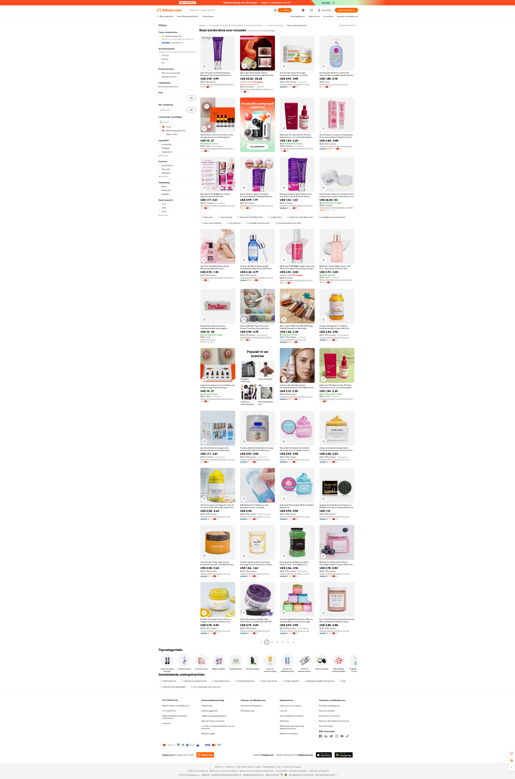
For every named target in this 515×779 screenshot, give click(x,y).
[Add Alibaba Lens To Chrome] (205, 755)
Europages (296, 767)
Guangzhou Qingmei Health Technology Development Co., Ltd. (217, 278)
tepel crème (208, 217)
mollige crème (276, 217)
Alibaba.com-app (305, 755)
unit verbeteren (235, 223)
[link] (511, 753)
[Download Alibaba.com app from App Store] (324, 755)
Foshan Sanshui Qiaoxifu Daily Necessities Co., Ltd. (217, 84)
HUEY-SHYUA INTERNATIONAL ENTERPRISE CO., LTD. (336, 208)
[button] (275, 10)
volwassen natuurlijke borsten (195, 681)
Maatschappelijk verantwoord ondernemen (174, 717)
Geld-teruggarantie (209, 711)
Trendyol (286, 767)
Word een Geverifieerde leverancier (334, 721)
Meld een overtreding (289, 733)
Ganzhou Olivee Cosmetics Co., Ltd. (294, 84)
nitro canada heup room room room (206, 687)
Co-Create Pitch (169, 711)
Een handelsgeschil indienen (292, 716)
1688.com (230, 767)
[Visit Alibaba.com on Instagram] (336, 736)
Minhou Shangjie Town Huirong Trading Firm (336, 280)
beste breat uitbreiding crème (251, 217)
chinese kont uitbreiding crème (301, 217)
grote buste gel (226, 217)
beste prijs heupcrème (245, 681)
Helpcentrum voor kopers (290, 706)
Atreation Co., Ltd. (207, 339)
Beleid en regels (208, 733)
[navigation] (177, 334)
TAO (278, 767)
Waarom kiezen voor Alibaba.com (176, 706)
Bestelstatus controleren (329, 716)
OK (191, 98)
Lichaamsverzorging (274, 25)
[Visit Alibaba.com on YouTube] (342, 736)
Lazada (257, 767)
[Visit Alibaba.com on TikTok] (347, 736)
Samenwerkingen (326, 726)
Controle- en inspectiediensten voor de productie (217, 727)
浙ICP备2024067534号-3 (325, 775)
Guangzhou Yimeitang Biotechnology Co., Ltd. (297, 205)
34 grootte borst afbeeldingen (174, 687)
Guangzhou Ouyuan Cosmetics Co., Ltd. (256, 205)
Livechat (283, 711)
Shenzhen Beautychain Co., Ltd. (293, 339)
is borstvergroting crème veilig (289, 223)
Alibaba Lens (168, 755)
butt (343, 681)
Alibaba (202, 25)
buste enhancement (222, 681)
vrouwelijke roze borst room (259, 223)
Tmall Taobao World (244, 767)
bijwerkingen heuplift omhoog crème (320, 681)
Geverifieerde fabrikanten (251, 706)
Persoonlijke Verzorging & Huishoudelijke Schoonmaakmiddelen (235, 25)
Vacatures (166, 723)
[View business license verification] (281, 775)
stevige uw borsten (292, 681)
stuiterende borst (169, 681)
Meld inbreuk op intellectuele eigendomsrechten (292, 727)
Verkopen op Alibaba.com (329, 706)
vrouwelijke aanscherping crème (333, 217)
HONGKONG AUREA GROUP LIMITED (255, 337)
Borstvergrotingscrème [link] (297, 25)
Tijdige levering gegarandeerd (213, 716)
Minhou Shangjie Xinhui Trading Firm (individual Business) (297, 280)
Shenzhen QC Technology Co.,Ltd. (333, 84)
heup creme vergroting (212, 223)
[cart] (312, 11)
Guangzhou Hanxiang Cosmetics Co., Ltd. (217, 205)
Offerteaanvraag (247, 711)
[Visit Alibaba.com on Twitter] (331, 736)
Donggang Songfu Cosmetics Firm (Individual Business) (297, 148)
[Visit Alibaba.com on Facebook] (320, 736)
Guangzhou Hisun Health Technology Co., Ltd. (336, 146)
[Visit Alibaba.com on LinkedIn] (326, 736)
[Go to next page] (293, 642)
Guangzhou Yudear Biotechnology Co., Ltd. (257, 89)
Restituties (284, 721)
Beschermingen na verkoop (213, 721)
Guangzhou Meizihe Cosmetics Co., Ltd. (256, 278)
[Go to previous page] (261, 642)
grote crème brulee (269, 681)
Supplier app (268, 755)
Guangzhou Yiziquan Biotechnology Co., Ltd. (217, 148)
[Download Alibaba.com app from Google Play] (344, 755)
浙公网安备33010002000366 (301, 775)
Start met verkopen (327, 711)
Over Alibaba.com (170, 700)
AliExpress (219, 767)
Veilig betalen (207, 706)
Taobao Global (268, 767)
